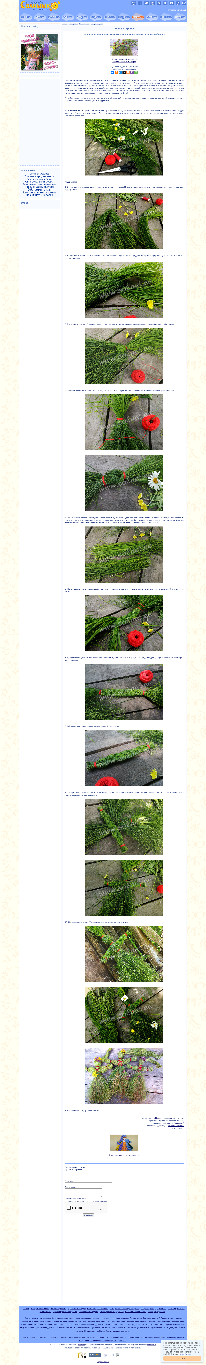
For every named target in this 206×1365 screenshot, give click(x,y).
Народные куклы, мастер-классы (124, 1155)
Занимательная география (137, 1321)
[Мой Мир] (120, 72)
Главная (65, 24)
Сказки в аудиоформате (134, 1324)
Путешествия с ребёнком (94, 1331)
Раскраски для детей (151, 1318)
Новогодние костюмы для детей (87, 1328)
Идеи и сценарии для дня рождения (114, 1318)
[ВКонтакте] (112, 72)
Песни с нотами (117, 1324)
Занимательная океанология (82, 1324)
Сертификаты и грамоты (63, 1328)
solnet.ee (81, 1345)
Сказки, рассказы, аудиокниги (112, 1312)
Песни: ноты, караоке (39, 194)
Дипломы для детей (44, 1328)
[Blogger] (128, 72)
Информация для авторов (97, 1337)
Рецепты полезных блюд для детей (164, 1328)
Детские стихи (80, 1321)
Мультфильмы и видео (77, 1309)
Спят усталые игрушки (39, 181)
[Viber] (132, 72)
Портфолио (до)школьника (173, 1324)
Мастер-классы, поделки (88, 1312)
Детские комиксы (32, 1318)
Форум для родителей (156, 1312)
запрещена (151, 1345)
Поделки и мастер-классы (171, 1318)
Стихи (47, 189)
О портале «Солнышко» (57, 1337)
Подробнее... (185, 1353)
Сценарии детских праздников (65, 1312)
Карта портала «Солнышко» (34, 1337)
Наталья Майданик (155, 1118)
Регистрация (173, 10)
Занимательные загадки (97, 1321)
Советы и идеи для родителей (136, 1328)
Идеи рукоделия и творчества (117, 1331)
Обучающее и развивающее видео (66, 1318)
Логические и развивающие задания (36, 1321)
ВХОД (183, 10)
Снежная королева (39, 174)
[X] (124, 72)
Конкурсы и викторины (40, 1309)
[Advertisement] (124, 1261)
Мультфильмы (45, 1318)
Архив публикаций (152, 1337)
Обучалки (34, 189)
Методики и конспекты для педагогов (124, 1309)
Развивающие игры (58, 1309)
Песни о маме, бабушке (39, 186)
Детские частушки (102, 1324)
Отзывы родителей (135, 1337)
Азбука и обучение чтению (63, 1321)
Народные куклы (97, 24)
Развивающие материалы (97, 1309)
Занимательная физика (36, 1324)
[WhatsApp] (136, 72)
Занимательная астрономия (58, 1324)
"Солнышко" (179, 1123)
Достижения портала (117, 1337)
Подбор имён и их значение (112, 1328)
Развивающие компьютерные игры (39, 184)
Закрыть (182, 1358)
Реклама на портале (77, 1337)
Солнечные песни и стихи (135, 1312)
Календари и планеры (90, 1318)
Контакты (122, 1341)
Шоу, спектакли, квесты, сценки (39, 192)
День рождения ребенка (39, 179)
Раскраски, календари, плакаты (153, 1309)
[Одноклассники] (116, 72)
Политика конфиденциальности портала (101, 1341)
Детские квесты (136, 1318)
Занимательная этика (116, 1321)
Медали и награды (27, 1328)
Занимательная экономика (159, 1321)
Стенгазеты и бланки (153, 1324)
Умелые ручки (84, 24)
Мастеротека (73, 24)
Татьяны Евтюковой (176, 1126)
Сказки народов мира (39, 176)
